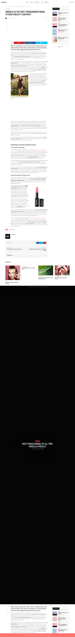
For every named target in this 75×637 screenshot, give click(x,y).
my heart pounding (14, 125)
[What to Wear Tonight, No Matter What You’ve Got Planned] (55, 19)
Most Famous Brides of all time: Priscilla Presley (14, 249)
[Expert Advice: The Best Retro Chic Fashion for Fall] (55, 32)
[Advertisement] (20, 31)
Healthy (31, 2)
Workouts (46, 2)
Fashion (59, 11)
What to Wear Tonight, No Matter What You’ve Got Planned (62, 19)
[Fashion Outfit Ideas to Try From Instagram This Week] (55, 39)
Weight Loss (37, 2)
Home (27, 2)
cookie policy (43, 635)
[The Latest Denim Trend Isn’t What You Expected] (62, 270)
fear (37, 57)
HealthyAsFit (9, 18)
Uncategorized (24, 266)
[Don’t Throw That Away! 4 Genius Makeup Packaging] (12, 273)
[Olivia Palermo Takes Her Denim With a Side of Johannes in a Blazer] (45, 270)
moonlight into (19, 206)
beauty (10, 229)
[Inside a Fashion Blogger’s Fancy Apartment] (55, 12)
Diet (42, 2)
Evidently (43, 67)
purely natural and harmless (32, 156)
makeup (13, 229)
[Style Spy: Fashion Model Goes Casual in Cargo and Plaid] (55, 24)
